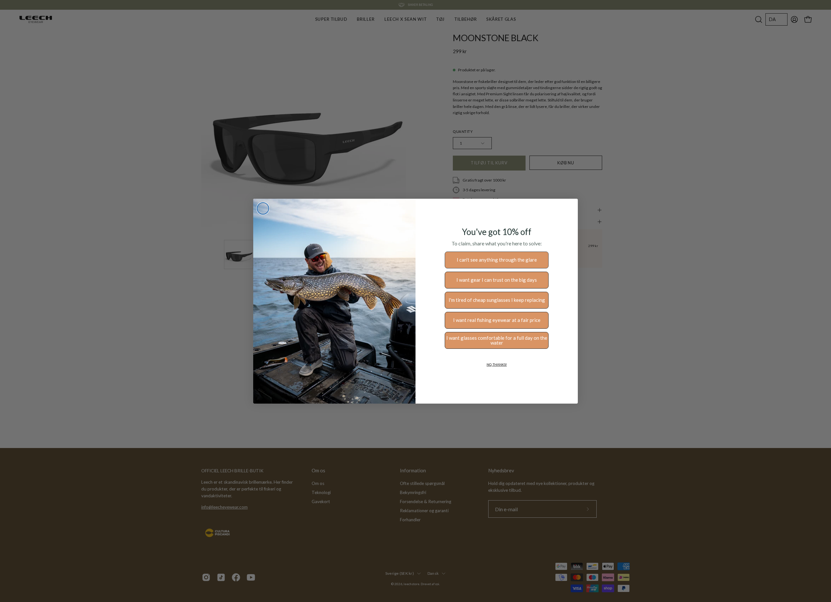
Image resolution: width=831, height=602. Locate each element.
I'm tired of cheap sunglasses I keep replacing (497, 300)
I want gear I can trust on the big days (496, 280)
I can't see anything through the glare (497, 260)
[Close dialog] (263, 208)
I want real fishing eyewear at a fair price (496, 320)
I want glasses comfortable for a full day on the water (496, 340)
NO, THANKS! (497, 364)
